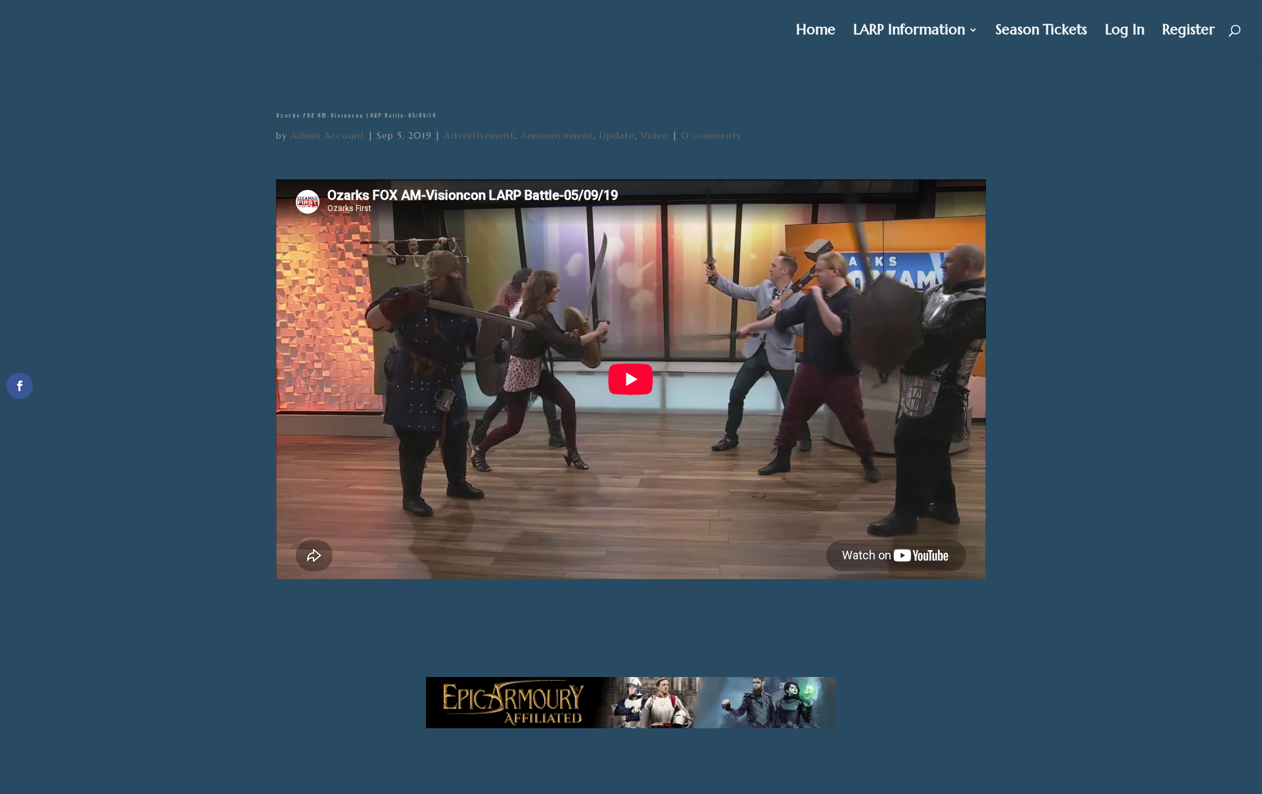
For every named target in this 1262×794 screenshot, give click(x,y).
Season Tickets (1041, 31)
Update (617, 135)
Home (815, 31)
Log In (1124, 31)
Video (655, 135)
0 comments (711, 135)
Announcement (557, 135)
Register (1188, 31)
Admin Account (328, 135)
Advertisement (479, 135)
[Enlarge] (819, 694)
